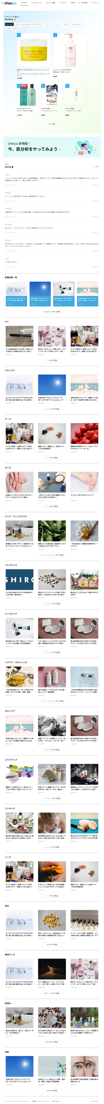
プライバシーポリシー (44, 1101)
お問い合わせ (56, 1101)
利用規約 (34, 1101)
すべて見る (52, 124)
